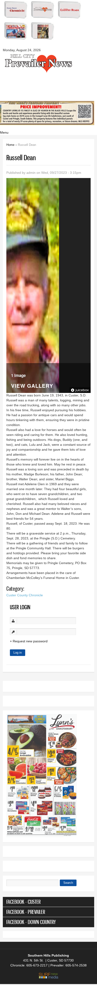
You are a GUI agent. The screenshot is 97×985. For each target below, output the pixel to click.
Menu (4, 132)
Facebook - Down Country (31, 922)
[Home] (38, 72)
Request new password (30, 641)
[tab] (48, 902)
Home (10, 145)
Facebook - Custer (23, 901)
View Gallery (32, 386)
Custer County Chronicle (24, 595)
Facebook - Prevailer (25, 911)
